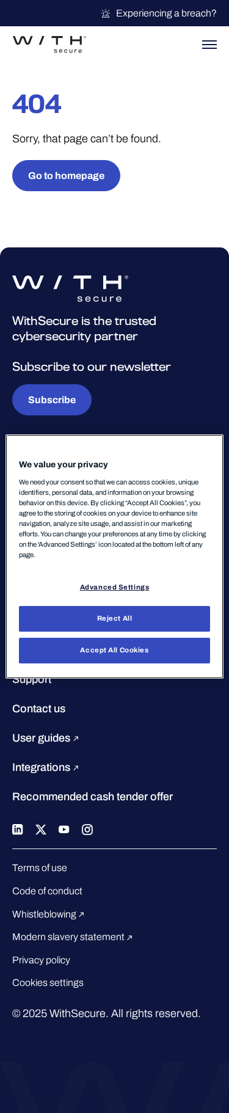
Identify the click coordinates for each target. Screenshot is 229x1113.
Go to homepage (66, 175)
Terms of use (39, 868)
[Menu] (209, 44)
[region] (114, 556)
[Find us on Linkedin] (17, 828)
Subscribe (52, 400)
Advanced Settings (115, 587)
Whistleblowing (45, 914)
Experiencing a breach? (166, 13)
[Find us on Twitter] (40, 828)
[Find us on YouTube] (64, 828)
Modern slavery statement (69, 937)
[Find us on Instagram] (87, 828)
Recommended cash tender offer (92, 796)
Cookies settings (48, 982)
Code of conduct (47, 891)
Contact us (38, 708)
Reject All (115, 618)
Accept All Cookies (114, 650)
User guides (42, 738)
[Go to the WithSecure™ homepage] (49, 44)
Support (31, 679)
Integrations (42, 767)
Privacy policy (41, 960)
